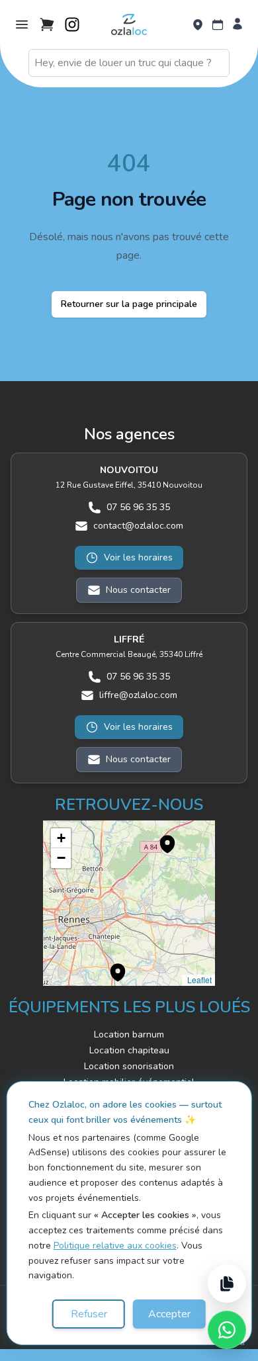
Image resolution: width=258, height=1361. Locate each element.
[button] (161, 837)
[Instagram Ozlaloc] (72, 24)
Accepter (169, 1314)
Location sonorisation (129, 1066)
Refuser (89, 1314)
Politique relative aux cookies (115, 1245)
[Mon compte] (237, 25)
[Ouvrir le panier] (47, 24)
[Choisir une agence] (198, 25)
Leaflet (198, 979)
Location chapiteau (129, 1050)
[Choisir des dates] (218, 25)
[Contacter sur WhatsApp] (227, 1330)
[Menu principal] (22, 24)
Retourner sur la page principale (129, 304)
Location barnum (129, 1034)
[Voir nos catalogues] (227, 1283)
